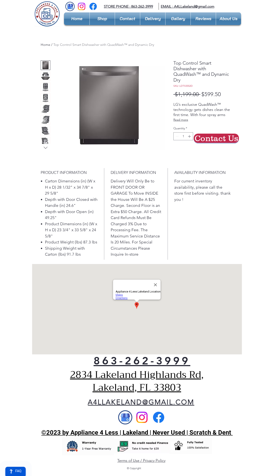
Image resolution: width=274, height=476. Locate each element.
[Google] (125, 417)
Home (45, 45)
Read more (180, 120)
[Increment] (189, 136)
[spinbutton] (183, 136)
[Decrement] (176, 136)
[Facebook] (93, 6)
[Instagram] (81, 6)
